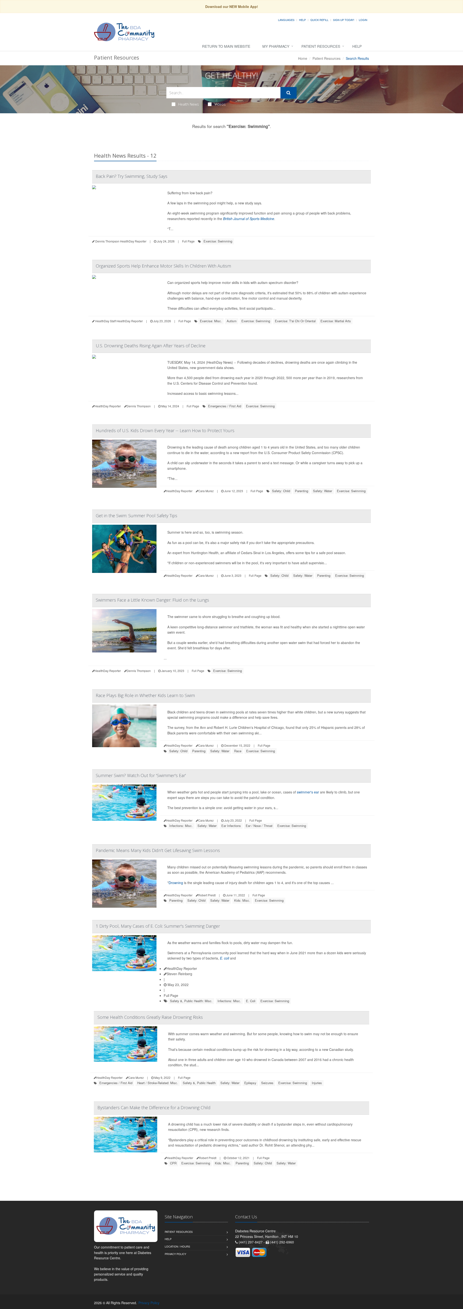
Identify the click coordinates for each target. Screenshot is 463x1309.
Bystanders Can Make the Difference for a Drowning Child (154, 1107)
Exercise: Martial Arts (335, 321)
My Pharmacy (275, 46)
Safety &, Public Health (199, 1083)
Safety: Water (322, 491)
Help (302, 20)
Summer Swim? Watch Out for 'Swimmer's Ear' (141, 775)
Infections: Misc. (181, 825)
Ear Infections (231, 825)
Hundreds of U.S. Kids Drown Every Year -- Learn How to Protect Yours (165, 430)
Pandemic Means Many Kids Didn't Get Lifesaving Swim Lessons (158, 850)
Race (237, 751)
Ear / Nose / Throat (259, 825)
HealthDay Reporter (182, 968)
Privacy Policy (175, 1254)
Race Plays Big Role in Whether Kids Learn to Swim (145, 695)
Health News (188, 104)
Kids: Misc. (242, 900)
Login (363, 20)
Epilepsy (250, 1083)
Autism (232, 321)
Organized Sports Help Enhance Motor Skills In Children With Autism (163, 266)
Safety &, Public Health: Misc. (191, 1001)
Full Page (188, 241)
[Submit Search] (288, 93)
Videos (220, 104)
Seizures (267, 1083)
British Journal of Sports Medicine (248, 218)
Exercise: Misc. (211, 321)
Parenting (301, 491)
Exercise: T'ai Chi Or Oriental (295, 321)
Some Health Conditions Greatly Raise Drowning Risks (150, 1017)
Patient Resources (320, 46)
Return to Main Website (226, 46)
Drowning (176, 882)
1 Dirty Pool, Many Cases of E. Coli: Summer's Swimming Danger (158, 926)
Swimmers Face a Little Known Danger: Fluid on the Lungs (152, 600)
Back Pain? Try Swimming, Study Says (131, 176)
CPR (173, 1163)
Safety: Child (281, 491)
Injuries (317, 1083)
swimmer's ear (308, 792)
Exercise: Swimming (218, 241)
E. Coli (250, 1001)
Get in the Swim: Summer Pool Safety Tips (136, 515)
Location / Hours (177, 1246)
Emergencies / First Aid (224, 406)
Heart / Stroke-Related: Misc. (157, 1083)
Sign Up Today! (343, 20)
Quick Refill (319, 20)
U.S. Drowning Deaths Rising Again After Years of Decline (150, 346)
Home (302, 58)
